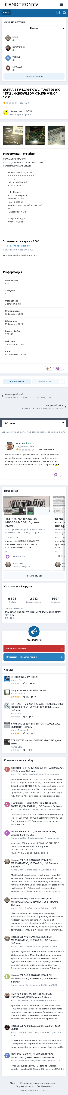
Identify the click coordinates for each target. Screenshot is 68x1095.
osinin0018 (25, 111)
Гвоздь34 (22, 774)
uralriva (20, 443)
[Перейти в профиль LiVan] (8, 38)
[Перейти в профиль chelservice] (7, 1055)
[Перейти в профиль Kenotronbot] (8, 48)
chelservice (23, 1060)
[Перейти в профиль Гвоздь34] (7, 769)
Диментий (23, 730)
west (20, 713)
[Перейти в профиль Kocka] (7, 976)
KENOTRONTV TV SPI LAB (24, 677)
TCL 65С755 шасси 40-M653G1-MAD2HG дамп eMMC (22, 522)
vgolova (16, 57)
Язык (13, 1083)
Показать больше (34, 76)
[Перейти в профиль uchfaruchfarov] (7, 1027)
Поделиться (18, 381)
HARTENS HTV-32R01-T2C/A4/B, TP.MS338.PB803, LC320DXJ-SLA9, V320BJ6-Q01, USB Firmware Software (37, 707)
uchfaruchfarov (26, 1032)
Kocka (21, 985)
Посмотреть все (34, 575)
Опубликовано (44, 774)
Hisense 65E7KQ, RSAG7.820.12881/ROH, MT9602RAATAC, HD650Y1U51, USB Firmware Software (34, 863)
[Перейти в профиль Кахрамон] (7, 995)
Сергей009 (23, 809)
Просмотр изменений (17, 245)
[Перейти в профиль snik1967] (7, 833)
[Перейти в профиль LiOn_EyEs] (8, 68)
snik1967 (22, 838)
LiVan (15, 37)
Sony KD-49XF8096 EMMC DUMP (28, 690)
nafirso (21, 693)
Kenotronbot (18, 47)
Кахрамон (23, 1000)
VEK (7, 529)
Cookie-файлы (44, 1086)
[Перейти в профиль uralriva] (9, 446)
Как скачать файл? (16, 648)
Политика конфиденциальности (37, 1083)
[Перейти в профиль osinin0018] (6, 112)
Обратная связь (25, 1086)
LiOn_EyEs (17, 66)
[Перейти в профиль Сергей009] (7, 804)
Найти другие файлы (20, 114)
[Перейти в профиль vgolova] (8, 58)
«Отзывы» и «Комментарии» (22, 657)
